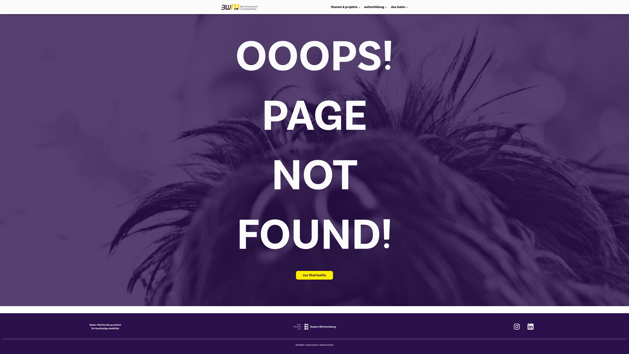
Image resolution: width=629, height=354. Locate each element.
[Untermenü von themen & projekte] (359, 7)
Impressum (312, 344)
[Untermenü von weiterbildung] (386, 7)
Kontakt (300, 344)
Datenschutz (327, 344)
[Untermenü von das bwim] (407, 7)
